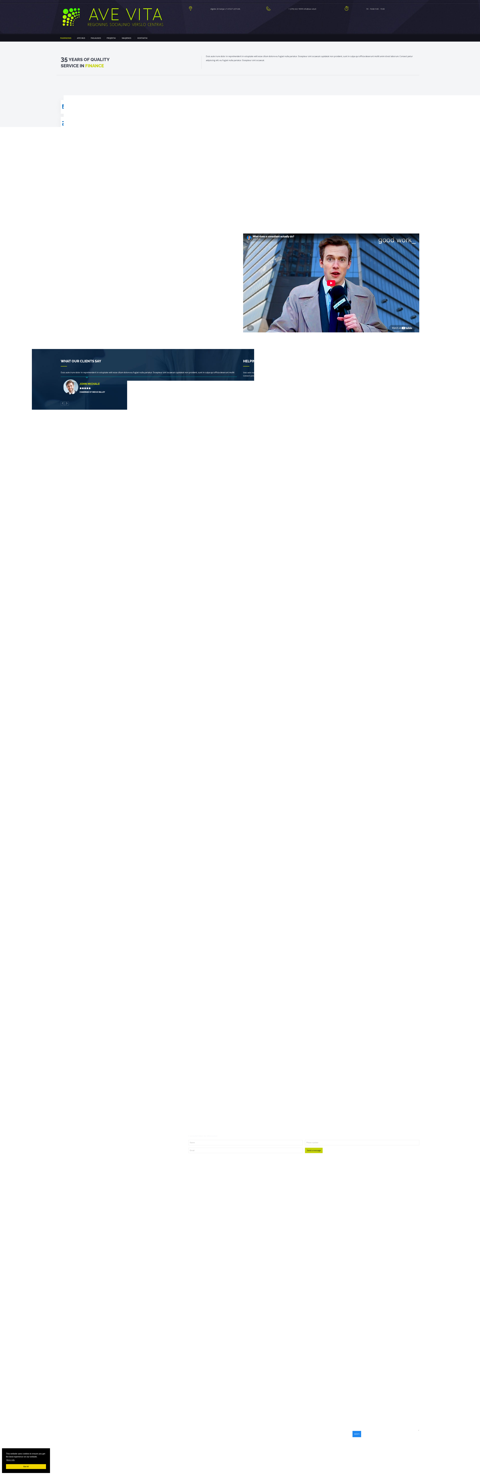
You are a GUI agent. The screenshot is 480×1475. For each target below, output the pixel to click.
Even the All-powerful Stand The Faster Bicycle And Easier (105, 624)
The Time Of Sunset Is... (319, 1353)
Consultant (410, 425)
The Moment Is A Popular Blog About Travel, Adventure (103, 685)
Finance (368, 425)
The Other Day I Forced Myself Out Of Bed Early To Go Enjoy (107, 1000)
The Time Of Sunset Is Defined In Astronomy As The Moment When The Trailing (120, 1061)
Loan (395, 425)
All (357, 425)
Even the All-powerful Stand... (202, 1353)
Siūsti (357, 1434)
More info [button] (10, 1460)
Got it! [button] (26, 1467)
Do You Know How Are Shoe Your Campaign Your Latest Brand (108, 502)
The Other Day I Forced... (78, 1353)
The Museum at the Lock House (86, 746)
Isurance (383, 425)
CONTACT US (367, 1385)
